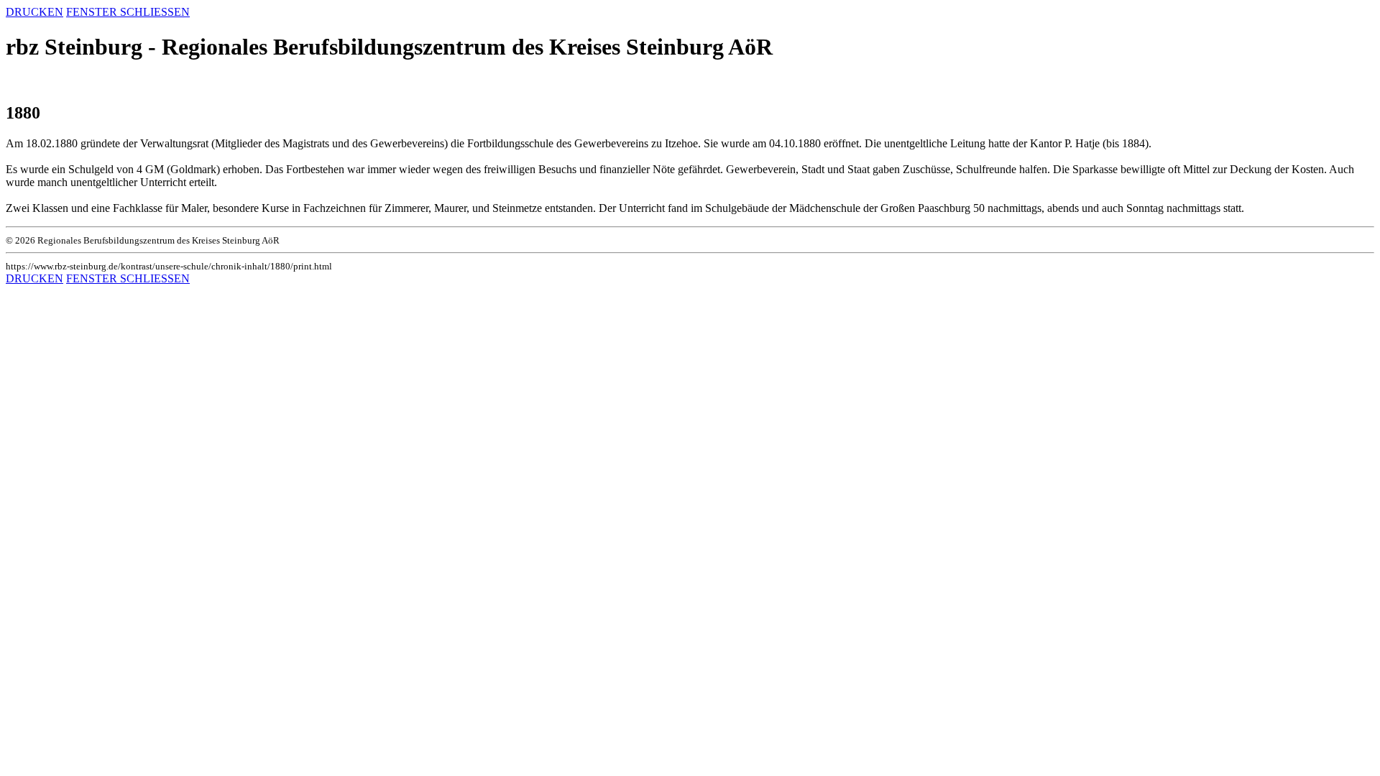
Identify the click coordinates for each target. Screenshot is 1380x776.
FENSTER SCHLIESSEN (128, 12)
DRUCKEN (34, 12)
